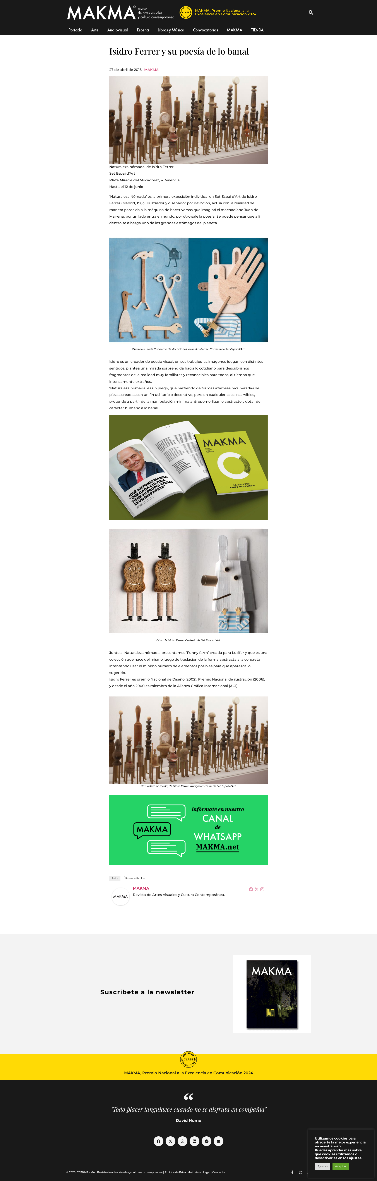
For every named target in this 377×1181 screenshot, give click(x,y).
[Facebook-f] (292, 1172)
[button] (311, 12)
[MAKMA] (120, 896)
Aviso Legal (202, 1172)
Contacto (218, 1172)
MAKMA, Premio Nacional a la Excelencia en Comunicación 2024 (225, 12)
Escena (143, 30)
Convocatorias (205, 30)
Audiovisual (117, 30)
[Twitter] (256, 889)
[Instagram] (262, 889)
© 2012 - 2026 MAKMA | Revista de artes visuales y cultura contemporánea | (115, 1172)
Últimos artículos (134, 878)
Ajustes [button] (322, 1166)
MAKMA (234, 30)
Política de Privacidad (179, 1172)
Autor (114, 878)
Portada (75, 30)
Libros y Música (171, 30)
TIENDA (257, 30)
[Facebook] (251, 889)
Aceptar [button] (340, 1166)
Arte (95, 30)
